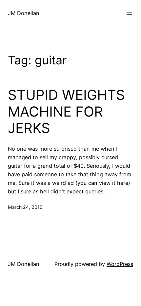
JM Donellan (23, 13)
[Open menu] (129, 13)
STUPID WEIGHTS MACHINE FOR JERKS (66, 111)
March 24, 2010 (25, 207)
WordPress (120, 264)
